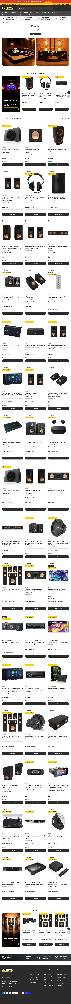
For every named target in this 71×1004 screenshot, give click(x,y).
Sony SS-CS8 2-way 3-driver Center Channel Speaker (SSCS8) (61, 95)
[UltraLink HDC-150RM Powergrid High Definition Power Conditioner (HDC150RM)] (35, 821)
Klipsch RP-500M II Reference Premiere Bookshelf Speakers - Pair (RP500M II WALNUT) (34, 492)
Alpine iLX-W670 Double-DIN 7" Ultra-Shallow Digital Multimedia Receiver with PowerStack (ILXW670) (12, 690)
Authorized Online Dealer (49, 985)
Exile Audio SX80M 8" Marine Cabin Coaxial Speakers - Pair (34, 737)
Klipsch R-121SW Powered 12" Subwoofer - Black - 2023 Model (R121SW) (34, 151)
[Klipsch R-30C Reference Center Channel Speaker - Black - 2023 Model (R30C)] (12, 527)
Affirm (44, 977)
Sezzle (44, 979)
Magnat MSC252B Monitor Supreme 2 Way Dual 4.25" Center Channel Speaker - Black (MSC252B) (12, 642)
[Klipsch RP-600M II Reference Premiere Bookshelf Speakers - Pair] (12, 232)
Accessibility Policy (34, 979)
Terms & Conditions (34, 980)
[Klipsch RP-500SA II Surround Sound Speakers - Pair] (35, 282)
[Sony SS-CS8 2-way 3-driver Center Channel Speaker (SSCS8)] (62, 83)
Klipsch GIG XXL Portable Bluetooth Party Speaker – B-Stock (29, 95)
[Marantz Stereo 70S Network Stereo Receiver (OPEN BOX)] (12, 869)
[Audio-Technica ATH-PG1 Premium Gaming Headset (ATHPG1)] (46, 83)
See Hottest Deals (11, 109)
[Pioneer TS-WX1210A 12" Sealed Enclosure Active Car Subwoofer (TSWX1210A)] (12, 135)
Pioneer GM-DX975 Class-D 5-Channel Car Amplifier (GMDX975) (34, 883)
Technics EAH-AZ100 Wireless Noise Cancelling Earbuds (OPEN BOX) (58, 441)
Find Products (18, 64)
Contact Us (32, 976)
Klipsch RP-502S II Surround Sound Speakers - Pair (11, 786)
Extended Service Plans (62, 972)
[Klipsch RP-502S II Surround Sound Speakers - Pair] (12, 771)
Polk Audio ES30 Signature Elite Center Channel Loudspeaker (33, 786)
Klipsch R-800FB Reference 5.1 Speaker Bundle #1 (10, 737)
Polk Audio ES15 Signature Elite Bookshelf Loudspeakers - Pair (33, 441)
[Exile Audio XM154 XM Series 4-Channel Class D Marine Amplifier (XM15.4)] (12, 427)
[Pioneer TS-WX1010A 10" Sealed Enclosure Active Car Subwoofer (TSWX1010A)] (12, 476)
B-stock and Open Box (62, 974)
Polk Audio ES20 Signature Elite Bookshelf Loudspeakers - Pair (10, 296)
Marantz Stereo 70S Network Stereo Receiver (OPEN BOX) (12, 883)
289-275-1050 (12, 983)
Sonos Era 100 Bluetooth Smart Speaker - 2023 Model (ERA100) (56, 198)
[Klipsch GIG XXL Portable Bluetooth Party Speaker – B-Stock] (29, 83)
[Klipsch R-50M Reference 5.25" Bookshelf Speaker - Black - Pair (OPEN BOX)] (58, 331)
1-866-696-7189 (13, 981)
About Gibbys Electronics (35, 972)
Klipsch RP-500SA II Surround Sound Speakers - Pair (35, 296)
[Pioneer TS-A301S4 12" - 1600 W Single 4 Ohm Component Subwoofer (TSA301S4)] (58, 527)
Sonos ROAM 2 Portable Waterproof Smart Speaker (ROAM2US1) (57, 296)
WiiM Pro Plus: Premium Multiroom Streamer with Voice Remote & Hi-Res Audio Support (57, 884)
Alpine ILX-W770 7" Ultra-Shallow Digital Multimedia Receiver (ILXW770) (12, 394)
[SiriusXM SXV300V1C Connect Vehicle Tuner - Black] (12, 331)
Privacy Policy (33, 982)
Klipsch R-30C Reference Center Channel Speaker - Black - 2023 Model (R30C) (11, 543)
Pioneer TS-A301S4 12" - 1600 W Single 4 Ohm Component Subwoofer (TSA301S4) (58, 543)
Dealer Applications (61, 983)
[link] (15, 903)
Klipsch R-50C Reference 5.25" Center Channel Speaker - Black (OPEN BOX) (34, 591)
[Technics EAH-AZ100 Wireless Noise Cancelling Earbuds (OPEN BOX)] (58, 427)
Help (55, 4)
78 (40, 903)
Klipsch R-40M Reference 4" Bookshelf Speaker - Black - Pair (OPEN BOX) (34, 394)
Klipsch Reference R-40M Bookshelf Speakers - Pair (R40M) (35, 247)
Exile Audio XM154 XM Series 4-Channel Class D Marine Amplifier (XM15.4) (11, 442)
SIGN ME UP (48, 1)
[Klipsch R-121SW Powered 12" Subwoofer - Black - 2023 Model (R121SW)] (35, 135)
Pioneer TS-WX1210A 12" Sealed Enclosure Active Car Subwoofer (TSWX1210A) (11, 151)
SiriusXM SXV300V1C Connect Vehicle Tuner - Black (10, 346)
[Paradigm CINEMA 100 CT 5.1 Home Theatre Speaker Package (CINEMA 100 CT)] (29, 920)
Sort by (13, 118)
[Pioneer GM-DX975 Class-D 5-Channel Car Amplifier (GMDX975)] (35, 869)
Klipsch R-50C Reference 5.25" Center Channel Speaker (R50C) (57, 491)
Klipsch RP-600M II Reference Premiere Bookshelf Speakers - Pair (11, 247)
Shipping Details (47, 974)
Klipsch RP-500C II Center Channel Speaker (57, 737)
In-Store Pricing (46, 983)
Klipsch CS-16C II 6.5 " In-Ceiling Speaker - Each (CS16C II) (56, 835)
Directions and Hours (34, 974)
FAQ (59, 4)
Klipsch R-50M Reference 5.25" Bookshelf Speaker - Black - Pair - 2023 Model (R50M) (11, 198)
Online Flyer (59, 985)
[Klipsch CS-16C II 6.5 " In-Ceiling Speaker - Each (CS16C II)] (58, 821)
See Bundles (11, 944)
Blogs (58, 987)
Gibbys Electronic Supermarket (11, 999)
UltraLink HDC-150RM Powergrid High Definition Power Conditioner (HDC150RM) (35, 836)
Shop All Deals (36, 34)
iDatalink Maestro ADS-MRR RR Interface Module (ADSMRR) (56, 689)
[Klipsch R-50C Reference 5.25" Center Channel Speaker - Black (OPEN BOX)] (35, 575)
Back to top (35, 962)
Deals (7, 22)
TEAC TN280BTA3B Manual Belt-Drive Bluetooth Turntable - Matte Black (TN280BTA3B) (12, 836)
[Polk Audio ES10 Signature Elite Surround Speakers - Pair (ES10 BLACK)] (35, 527)
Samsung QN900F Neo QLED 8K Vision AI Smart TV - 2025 (56, 590)
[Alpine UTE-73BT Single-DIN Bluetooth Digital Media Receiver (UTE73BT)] (35, 674)
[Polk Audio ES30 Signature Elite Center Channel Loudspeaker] (35, 771)
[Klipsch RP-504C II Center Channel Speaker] (58, 232)
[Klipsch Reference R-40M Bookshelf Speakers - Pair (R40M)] (35, 232)
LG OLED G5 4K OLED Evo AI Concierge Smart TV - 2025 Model (57, 641)
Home (3, 22)
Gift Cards (59, 988)
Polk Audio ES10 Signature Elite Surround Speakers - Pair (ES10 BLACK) (33, 543)
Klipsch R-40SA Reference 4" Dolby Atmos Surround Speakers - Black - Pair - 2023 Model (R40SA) (57, 394)
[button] (66, 8)
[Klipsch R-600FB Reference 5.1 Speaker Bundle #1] (12, 575)
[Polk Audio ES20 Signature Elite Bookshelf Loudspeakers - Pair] (12, 282)
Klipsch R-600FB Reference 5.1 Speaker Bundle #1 (10, 590)
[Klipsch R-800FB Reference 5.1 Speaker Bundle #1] (12, 722)
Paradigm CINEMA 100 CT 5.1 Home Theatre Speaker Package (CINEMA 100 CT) (29, 932)
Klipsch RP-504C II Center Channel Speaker (57, 247)
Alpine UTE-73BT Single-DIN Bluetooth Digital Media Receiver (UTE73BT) (34, 690)
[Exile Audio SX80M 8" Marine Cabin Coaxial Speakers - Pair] (35, 722)
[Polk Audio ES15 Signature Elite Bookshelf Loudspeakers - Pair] (35, 427)
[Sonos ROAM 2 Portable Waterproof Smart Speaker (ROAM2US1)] (58, 282)
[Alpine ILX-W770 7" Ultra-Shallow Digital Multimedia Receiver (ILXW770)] (12, 379)
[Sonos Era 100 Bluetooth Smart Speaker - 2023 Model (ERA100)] (58, 183)
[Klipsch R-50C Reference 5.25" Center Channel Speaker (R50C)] (58, 476)
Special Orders (60, 976)
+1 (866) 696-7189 (15, 4)
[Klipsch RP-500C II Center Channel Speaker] (58, 722)
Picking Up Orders (47, 972)
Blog (63, 4)
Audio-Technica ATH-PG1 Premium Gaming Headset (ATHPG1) (45, 95)
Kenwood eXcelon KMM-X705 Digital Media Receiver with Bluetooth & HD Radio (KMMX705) (35, 642)
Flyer (67, 4)
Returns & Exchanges (48, 976)
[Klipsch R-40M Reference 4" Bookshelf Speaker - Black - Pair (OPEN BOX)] (35, 379)
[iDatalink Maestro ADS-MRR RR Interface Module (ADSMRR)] (58, 674)
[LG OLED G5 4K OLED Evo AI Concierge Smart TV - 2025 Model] (58, 626)
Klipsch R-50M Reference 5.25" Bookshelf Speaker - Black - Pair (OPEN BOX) (56, 347)
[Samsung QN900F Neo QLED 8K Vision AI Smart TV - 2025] (58, 575)
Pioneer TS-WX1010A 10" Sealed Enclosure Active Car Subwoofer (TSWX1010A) (11, 492)
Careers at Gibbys (34, 977)
